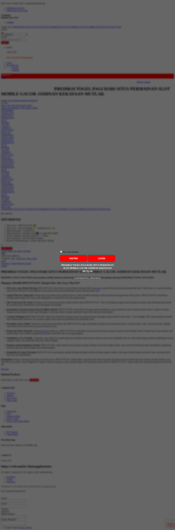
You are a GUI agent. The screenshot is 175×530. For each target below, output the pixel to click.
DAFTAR (73, 258)
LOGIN (101, 258)
